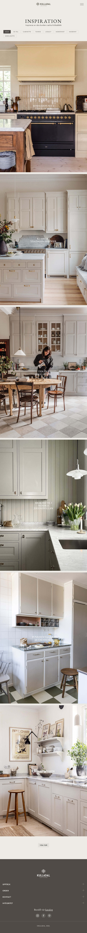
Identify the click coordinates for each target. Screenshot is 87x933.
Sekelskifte (10, 36)
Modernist (60, 32)
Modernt (72, 32)
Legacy (48, 32)
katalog (49, 909)
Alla (7, 32)
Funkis (38, 32)
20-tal (15, 32)
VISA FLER (43, 845)
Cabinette (27, 32)
